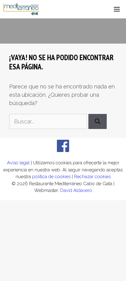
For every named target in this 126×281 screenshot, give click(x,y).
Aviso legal (18, 163)
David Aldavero (76, 190)
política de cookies (51, 176)
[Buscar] (97, 121)
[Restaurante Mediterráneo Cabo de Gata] (21, 9)
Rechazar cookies (92, 176)
